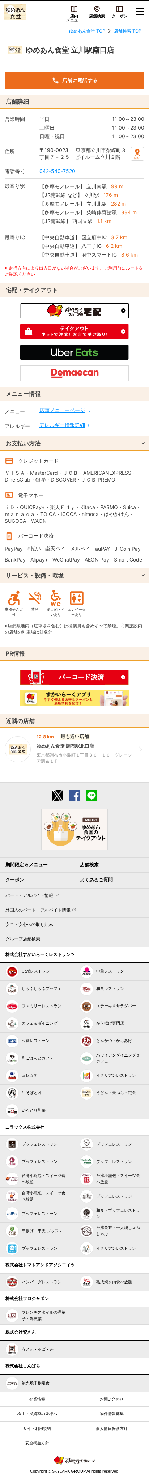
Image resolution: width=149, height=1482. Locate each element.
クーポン (120, 16)
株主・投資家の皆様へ (37, 1413)
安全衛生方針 (37, 1443)
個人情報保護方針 (112, 1428)
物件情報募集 (112, 1413)
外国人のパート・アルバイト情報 (38, 910)
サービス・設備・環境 (35, 575)
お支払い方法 (23, 443)
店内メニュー (74, 18)
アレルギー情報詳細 (62, 425)
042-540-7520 (57, 171)
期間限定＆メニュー (26, 864)
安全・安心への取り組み (29, 924)
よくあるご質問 (96, 879)
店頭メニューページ (62, 410)
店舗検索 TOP (127, 31)
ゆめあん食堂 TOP (87, 31)
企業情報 (37, 1399)
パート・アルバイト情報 (29, 895)
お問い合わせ (112, 1399)
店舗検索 (97, 16)
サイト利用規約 (37, 1428)
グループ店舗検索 (22, 938)
